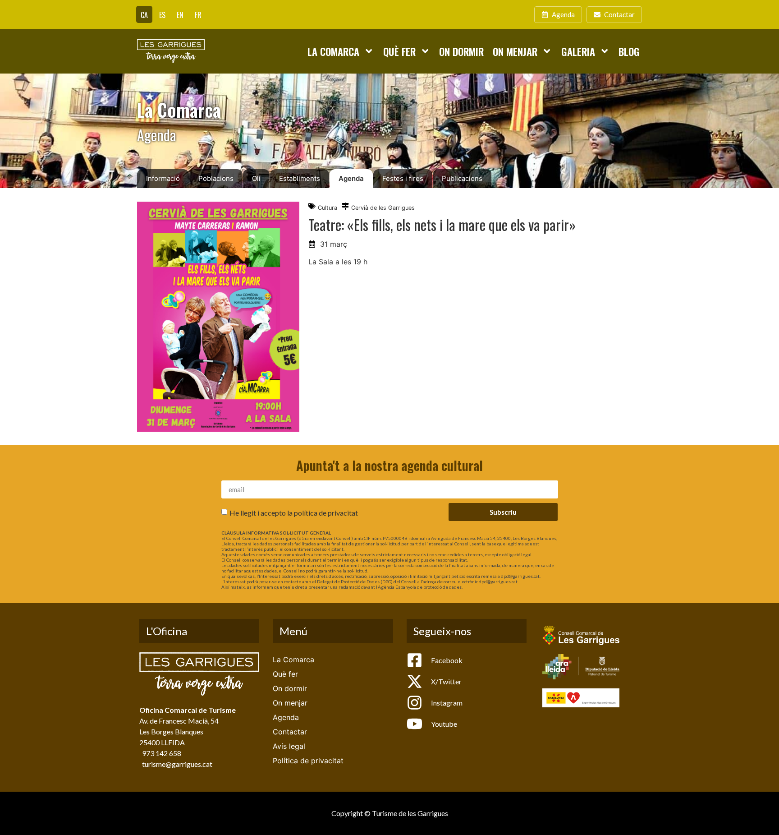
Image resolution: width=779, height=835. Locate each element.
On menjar (515, 51)
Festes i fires (402, 178)
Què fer (399, 51)
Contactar (290, 731)
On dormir (461, 51)
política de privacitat (326, 512)
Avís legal (289, 746)
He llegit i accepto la (293, 512)
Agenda (351, 178)
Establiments (299, 178)
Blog (629, 51)
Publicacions (462, 178)
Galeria (578, 51)
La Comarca (333, 51)
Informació (163, 178)
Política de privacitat (308, 760)
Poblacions (216, 178)
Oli (256, 178)
